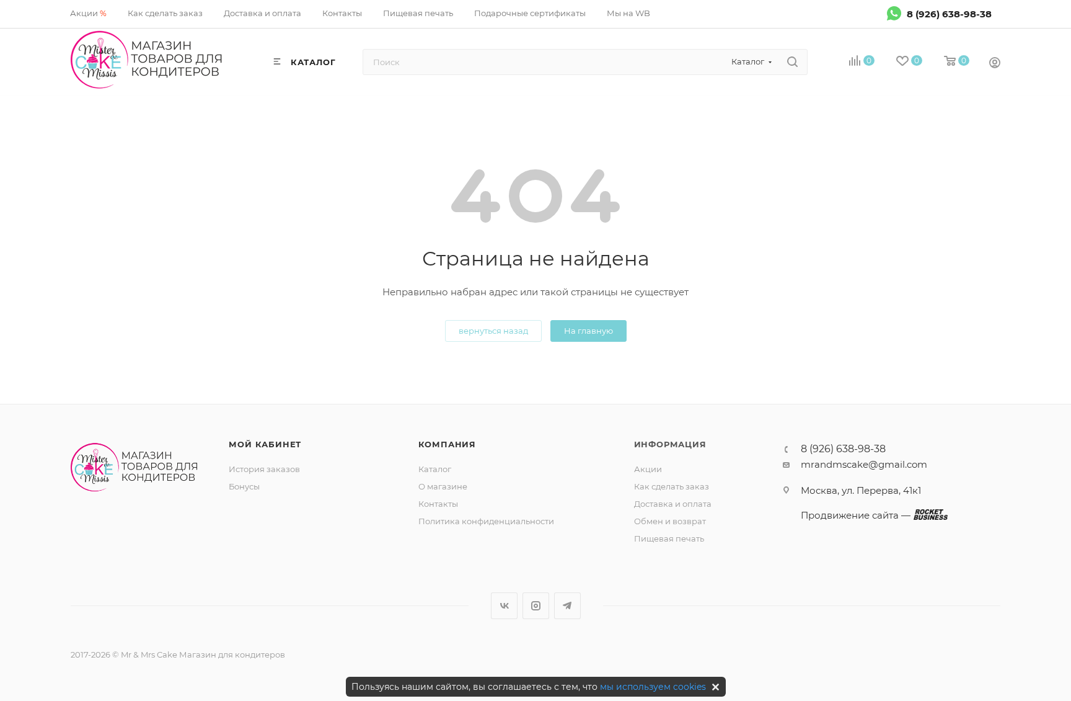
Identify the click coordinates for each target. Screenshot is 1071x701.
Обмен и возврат (670, 521)
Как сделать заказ (671, 486)
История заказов (264, 469)
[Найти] (792, 62)
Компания (447, 444)
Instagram (535, 605)
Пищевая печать (669, 538)
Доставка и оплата (673, 504)
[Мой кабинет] (994, 64)
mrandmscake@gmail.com (864, 464)
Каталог (434, 469)
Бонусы (244, 486)
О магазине (442, 486)
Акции (648, 469)
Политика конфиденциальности (486, 521)
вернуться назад (493, 331)
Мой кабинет (265, 444)
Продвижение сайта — (855, 515)
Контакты (438, 504)
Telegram (567, 605)
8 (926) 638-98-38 (949, 13)
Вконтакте (504, 605)
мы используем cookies (653, 686)
